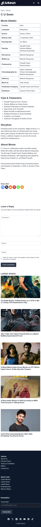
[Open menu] (34, 3)
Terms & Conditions (8, 463)
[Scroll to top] (36, 523)
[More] (22, 187)
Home (3, 10)
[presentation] (20, 287)
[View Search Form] (38, 3)
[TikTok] (32, 519)
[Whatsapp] (18, 187)
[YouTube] (24, 519)
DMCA (3, 466)
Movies (8, 10)
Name (4, 243)
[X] (6, 187)
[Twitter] (13, 519)
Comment (5, 217)
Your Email (5, 502)
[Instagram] (17, 519)
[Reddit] (10, 187)
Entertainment (6, 486)
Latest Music (5, 484)
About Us (4, 459)
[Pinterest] (14, 187)
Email (4, 252)
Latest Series (5, 482)
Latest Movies (6, 479)
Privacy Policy (6, 461)
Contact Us (5, 468)
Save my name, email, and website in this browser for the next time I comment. (21, 258)
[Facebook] (2, 187)
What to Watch (6, 489)
